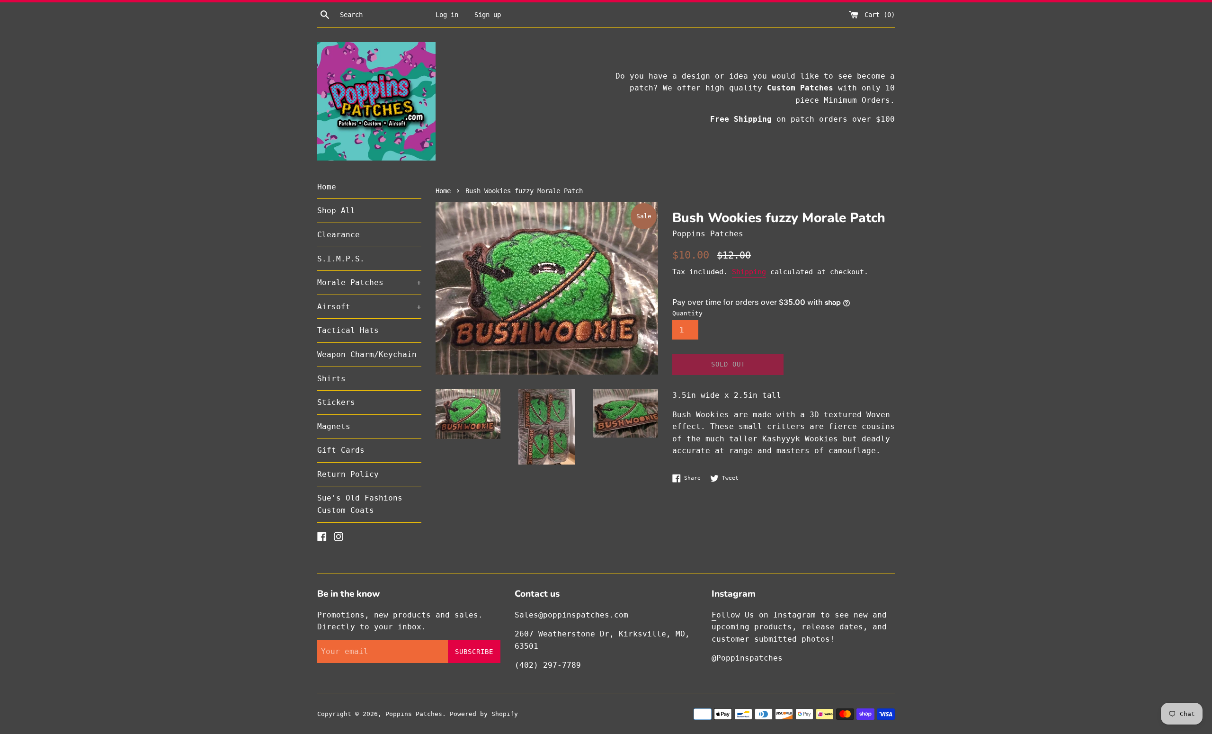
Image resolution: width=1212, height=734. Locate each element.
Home (326, 186)
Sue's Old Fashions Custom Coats (359, 504)
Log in (447, 14)
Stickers (336, 402)
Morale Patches (369, 282)
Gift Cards (341, 450)
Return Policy (348, 474)
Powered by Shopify (484, 713)
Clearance (338, 234)
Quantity (687, 313)
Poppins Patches (413, 713)
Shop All (336, 210)
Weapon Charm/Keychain (367, 354)
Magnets (333, 426)
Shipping (749, 272)
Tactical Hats (348, 330)
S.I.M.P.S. (341, 258)
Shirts (331, 378)
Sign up (487, 14)
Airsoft (369, 306)
